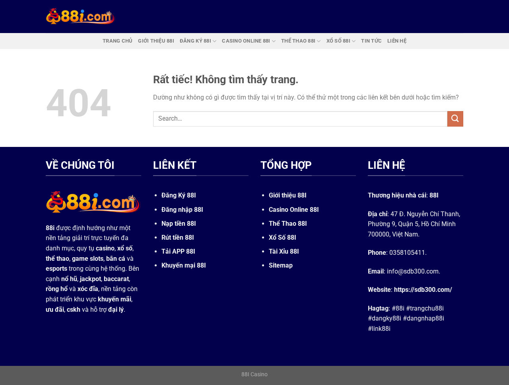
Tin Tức (371, 41)
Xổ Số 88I (282, 237)
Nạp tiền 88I (178, 223)
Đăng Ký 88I (178, 195)
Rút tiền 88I (177, 237)
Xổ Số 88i (338, 41)
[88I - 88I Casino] (81, 16)
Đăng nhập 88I (182, 209)
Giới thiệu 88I (288, 195)
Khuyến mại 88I (183, 265)
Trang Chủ (117, 41)
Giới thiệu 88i (156, 41)
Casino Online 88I (294, 209)
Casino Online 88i (246, 41)
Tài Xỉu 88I (284, 251)
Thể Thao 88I (288, 223)
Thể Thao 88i (298, 41)
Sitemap (281, 265)
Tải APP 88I (178, 251)
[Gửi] (455, 119)
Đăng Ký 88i (195, 41)
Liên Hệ (396, 41)
